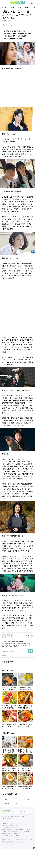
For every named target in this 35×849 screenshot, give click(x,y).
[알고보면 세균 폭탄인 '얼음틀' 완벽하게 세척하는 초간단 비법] (25, 681)
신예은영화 (19, 645)
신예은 (13, 643)
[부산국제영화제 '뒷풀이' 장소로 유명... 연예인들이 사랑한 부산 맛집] (25, 780)
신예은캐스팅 (13, 646)
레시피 (27, 7)
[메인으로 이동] (17, 3)
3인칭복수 (4, 641)
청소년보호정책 (6, 819)
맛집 (17, 803)
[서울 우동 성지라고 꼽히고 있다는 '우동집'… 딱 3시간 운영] (9, 780)
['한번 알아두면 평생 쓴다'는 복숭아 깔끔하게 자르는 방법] (25, 762)
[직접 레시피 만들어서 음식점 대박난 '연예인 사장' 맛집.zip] (9, 762)
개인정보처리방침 (19, 816)
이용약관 (10, 816)
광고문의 (15, 811)
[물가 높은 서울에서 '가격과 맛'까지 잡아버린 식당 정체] (25, 744)
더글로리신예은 (20, 641)
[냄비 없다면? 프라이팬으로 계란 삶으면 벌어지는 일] (9, 681)
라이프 (4, 7)
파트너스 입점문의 (26, 811)
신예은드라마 (26, 643)
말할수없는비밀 (6, 643)
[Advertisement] (17, 88)
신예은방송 (5, 645)
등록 (30, 651)
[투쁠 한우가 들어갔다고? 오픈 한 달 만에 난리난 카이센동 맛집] (25, 718)
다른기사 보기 (29, 635)
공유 (12, 25)
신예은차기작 (5, 646)
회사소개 (4, 816)
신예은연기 (12, 645)
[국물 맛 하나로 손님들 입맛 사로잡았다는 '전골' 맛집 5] (9, 718)
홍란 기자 (4, 20)
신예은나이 (19, 643)
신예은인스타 (26, 645)
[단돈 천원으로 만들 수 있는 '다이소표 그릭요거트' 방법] (9, 744)
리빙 (19, 7)
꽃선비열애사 (12, 641)
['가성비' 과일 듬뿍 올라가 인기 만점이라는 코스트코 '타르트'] (9, 700)
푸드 (12, 7)
